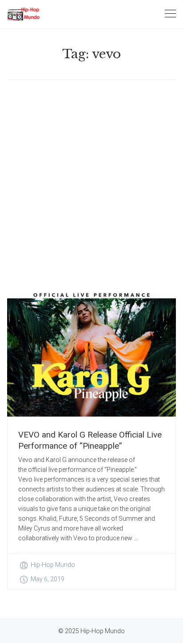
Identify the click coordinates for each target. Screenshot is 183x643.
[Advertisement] (91, 185)
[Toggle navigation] (170, 14)
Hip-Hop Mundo (53, 564)
